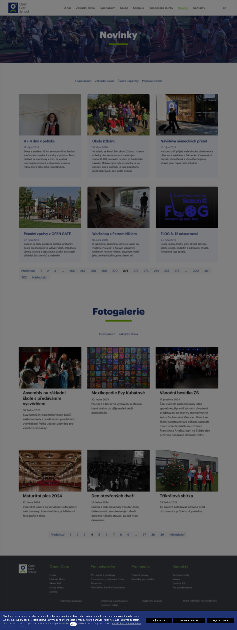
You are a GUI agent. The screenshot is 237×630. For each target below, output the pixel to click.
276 (177, 270)
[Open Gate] (18, 8)
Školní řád (55, 583)
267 (82, 270)
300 (196, 270)
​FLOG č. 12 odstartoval (179, 234)
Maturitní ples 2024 (42, 495)
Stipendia (96, 583)
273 (146, 270)
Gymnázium (83, 81)
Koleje (176, 579)
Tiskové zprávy (140, 574)
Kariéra (53, 591)
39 (162, 534)
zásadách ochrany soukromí (126, 623)
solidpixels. (210, 600)
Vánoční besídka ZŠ (179, 392)
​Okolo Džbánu (103, 141)
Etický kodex (56, 587)
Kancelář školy (181, 574)
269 (104, 270)
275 (166, 270)
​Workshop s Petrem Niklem (114, 234)
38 (153, 534)
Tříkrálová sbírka (176, 495)
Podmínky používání (71, 600)
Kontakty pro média (143, 579)
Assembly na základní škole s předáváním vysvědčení (44, 398)
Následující (39, 277)
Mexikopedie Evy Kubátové (118, 392)
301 (206, 270)
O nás (52, 574)
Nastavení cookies (152, 600)
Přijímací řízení (152, 81)
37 (144, 534)
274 (156, 270)
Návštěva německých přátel (184, 141)
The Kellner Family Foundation (108, 587)
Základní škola (104, 81)
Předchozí (28, 270)
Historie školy (57, 579)
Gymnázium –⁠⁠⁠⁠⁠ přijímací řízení (107, 579)
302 (24, 277)
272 (136, 270)
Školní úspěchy (128, 81)
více (73, 624)
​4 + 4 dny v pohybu (39, 141)
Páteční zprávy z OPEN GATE (47, 234)
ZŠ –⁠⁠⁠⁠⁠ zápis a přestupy (103, 574)
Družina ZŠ (179, 583)
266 (72, 270)
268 (93, 270)
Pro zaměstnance (182, 587)
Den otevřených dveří (113, 495)
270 (115, 270)
